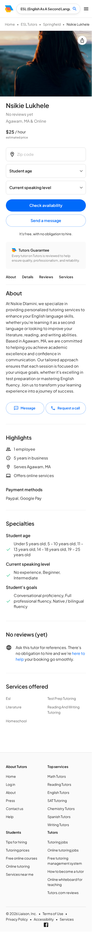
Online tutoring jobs (63, 850)
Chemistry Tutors (61, 808)
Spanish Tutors (58, 816)
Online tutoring (18, 866)
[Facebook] (46, 925)
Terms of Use (53, 913)
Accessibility (44, 919)
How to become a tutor (65, 871)
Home (10, 24)
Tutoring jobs (57, 842)
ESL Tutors (29, 24)
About (11, 277)
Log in (10, 784)
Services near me (20, 874)
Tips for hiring (16, 842)
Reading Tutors (59, 784)
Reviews (46, 277)
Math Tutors (56, 776)
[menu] (9, 8)
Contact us (14, 808)
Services (66, 277)
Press (10, 800)
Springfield (52, 24)
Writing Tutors (58, 824)
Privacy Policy (17, 919)
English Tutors (58, 792)
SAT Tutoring (57, 800)
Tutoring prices (17, 850)
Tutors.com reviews (63, 892)
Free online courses (21, 858)
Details (27, 277)
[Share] (82, 40)
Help (9, 816)
